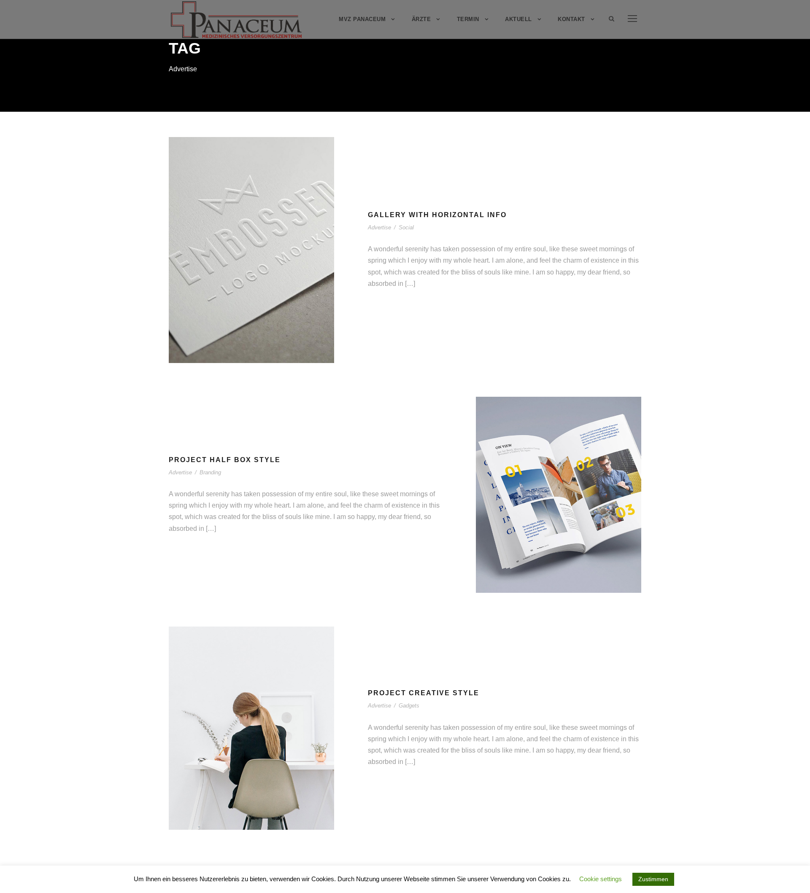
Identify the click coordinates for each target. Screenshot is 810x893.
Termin (468, 19)
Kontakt (571, 19)
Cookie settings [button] (600, 878)
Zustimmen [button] (653, 879)
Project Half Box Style (225, 459)
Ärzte (421, 19)
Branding (210, 472)
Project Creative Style (251, 734)
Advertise (239, 272)
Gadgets (268, 746)
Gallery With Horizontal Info (437, 214)
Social (268, 272)
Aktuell (518, 19)
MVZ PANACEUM (362, 19)
